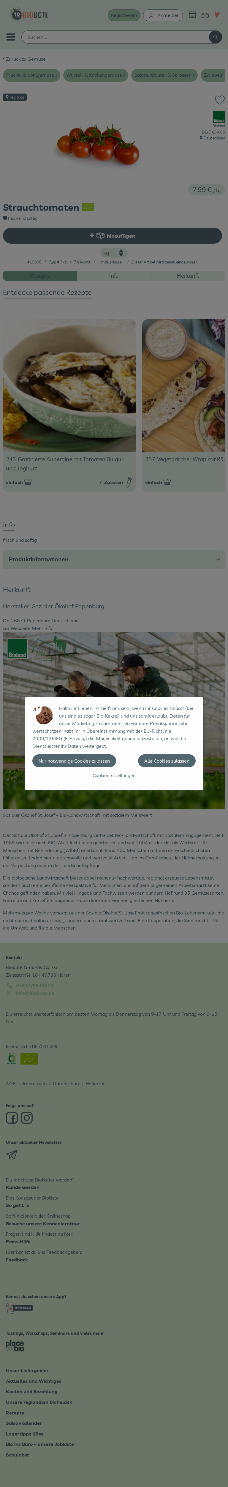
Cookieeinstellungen (114, 775)
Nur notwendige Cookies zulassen (74, 761)
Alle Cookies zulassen (166, 761)
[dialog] (114, 743)
